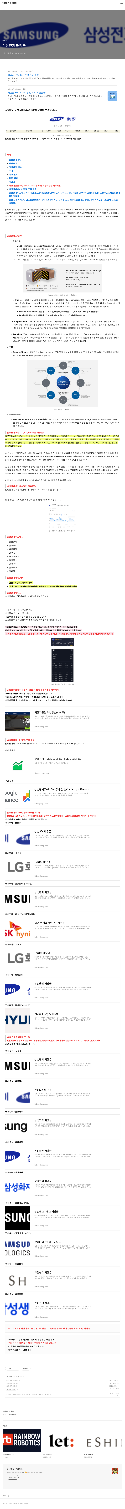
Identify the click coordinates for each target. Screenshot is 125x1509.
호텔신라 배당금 (11, 1386)
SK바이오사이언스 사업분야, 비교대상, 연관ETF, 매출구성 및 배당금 (28, 1394)
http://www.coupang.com (18, 71)
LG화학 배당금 (11, 1390)
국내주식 (9, 1376)
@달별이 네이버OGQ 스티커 (12, 1500)
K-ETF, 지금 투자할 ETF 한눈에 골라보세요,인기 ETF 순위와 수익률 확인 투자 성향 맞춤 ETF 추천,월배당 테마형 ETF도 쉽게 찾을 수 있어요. (55, 97)
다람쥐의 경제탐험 (9, 3)
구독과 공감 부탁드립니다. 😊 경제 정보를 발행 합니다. (25, 1472)
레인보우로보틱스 (12, 1380)
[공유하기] (14, 1368)
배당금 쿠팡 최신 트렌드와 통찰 (23, 75)
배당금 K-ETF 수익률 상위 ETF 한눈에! (27, 92)
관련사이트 (5, 1496)
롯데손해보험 (10, 1383)
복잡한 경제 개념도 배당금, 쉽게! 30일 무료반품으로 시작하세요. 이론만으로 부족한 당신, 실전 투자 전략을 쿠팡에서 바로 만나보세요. (61, 79)
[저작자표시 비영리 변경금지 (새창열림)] (34, 1369)
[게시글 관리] (17, 1368)
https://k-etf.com (14, 89)
